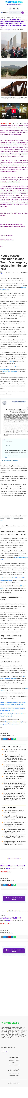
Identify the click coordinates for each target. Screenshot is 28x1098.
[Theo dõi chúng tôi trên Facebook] (2, 1051)
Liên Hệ (14, 1062)
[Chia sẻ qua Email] (2, 739)
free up (12, 361)
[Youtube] (17, 8)
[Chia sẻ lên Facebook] (7, 739)
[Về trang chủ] (5, 13)
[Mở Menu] (26, 12)
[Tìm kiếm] (22, 12)
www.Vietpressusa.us (7, 735)
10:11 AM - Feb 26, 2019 (13, 455)
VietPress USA (14, 2)
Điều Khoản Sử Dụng (14, 1073)
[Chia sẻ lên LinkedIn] (12, 739)
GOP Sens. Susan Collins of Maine (10, 578)
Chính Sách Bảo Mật (14, 1075)
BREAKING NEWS (10, 17)
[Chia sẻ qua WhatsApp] (14, 739)
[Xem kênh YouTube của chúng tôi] (6, 1051)
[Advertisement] (11, 988)
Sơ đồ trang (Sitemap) (14, 1065)
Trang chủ (2, 17)
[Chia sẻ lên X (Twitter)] (4, 739)
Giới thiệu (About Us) (14, 1060)
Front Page (18, 17)
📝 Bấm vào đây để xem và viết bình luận (14, 898)
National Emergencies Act (9, 371)
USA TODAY (23, 272)
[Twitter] (14, 8)
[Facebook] (10, 8)
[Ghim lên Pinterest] (9, 739)
